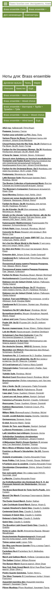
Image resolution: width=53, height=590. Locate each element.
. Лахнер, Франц (25, 452)
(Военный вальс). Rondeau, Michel (24, 412)
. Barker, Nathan (20, 501)
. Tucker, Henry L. (21, 573)
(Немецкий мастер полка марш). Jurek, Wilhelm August (23, 537)
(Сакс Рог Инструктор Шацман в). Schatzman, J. (22, 336)
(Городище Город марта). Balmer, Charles (26, 496)
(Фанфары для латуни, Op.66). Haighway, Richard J (24, 205)
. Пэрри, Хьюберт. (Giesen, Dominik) (23, 393)
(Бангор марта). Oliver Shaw (24, 564)
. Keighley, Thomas (24, 448)
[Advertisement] (26, 46)
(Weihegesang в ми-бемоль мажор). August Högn (24, 342)
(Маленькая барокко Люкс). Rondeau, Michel (24, 179)
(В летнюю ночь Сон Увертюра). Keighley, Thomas (25, 443)
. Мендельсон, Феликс (17, 174)
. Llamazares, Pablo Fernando (24, 386)
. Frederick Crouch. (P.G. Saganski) (23, 408)
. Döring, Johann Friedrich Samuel (26, 468)
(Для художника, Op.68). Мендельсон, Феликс (23, 210)
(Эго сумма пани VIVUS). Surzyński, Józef (23, 474)
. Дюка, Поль (22, 135)
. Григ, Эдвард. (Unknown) (25, 270)
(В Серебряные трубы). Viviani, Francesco (26, 577)
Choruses (8, 88)
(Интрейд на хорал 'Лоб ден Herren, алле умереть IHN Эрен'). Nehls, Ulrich (26, 217)
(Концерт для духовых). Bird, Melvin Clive (24, 233)
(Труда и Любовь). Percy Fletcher (25, 319)
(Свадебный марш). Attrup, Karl (25, 278)
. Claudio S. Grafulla (25, 508)
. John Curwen (26, 491)
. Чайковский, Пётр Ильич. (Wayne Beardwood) (25, 259)
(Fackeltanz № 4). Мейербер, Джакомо (23, 552)
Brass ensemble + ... (39, 9)
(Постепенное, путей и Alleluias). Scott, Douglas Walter (25, 300)
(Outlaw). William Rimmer (19, 560)
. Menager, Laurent (25, 484)
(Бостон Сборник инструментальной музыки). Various (27, 184)
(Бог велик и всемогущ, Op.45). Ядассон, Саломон (24, 360)
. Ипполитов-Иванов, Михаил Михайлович (25, 532)
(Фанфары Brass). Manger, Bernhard (27, 275)
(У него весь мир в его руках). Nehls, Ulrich (26, 244)
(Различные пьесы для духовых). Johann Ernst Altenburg (24, 139)
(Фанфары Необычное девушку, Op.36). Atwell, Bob (27, 150)
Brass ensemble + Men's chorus (19, 95)
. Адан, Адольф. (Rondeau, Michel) (23, 229)
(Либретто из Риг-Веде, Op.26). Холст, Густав (27, 145)
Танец (28, 83)
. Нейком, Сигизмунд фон (26, 557)
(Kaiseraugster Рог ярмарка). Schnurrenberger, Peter (25, 224)
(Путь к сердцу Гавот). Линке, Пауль (26, 547)
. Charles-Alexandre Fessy (24, 457)
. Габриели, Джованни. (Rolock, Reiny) (24, 199)
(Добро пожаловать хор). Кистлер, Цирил (26, 382)
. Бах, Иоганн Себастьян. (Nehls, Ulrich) (27, 239)
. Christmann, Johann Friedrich (23, 438)
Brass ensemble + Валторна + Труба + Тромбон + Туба (23, 108)
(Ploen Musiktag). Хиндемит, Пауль (25, 588)
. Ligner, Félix (17, 542)
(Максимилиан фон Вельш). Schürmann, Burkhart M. (25, 351)
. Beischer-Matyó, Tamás (16, 423)
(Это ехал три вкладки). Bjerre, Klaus (25, 250)
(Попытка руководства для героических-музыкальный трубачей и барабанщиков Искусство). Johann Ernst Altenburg (26, 162)
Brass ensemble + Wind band (18, 120)
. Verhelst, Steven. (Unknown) (23, 155)
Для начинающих (13, 15)
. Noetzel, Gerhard (23, 397)
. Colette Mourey (19, 430)
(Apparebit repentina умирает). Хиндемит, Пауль (23, 583)
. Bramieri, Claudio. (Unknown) (25, 400)
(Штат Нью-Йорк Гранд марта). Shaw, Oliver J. (26, 568)
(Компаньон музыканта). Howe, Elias (26, 190)
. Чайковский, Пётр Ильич (18, 128)
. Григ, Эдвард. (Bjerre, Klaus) (25, 265)
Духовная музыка (13, 83)
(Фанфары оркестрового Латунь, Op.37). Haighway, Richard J (25, 288)
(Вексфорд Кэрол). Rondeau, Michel (25, 377)
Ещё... (32, 88)
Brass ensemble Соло (15, 9)
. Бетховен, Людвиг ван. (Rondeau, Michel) (25, 305)
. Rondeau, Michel (24, 310)
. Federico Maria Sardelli (22, 365)
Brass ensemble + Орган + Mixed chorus (24, 115)
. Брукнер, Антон (24, 346)
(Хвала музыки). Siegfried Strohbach (25, 332)
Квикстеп (21, 88)
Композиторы (31, 15)
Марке (37, 83)
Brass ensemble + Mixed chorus (19, 101)
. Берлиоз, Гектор (14, 131)
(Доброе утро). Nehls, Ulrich (21, 195)
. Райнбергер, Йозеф (22, 390)
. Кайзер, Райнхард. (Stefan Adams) (26, 283)
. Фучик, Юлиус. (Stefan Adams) (26, 328)
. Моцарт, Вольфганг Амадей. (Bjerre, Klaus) (25, 314)
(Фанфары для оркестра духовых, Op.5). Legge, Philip (27, 170)
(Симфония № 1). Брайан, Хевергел (26, 355)
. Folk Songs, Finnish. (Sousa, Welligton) (26, 460)
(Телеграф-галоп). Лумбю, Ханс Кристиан (24, 369)
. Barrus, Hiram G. (24, 505)
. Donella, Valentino (25, 416)
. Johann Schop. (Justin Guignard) (23, 255)
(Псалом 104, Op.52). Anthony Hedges (24, 324)
